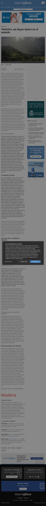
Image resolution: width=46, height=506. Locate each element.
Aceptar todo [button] (35, 261)
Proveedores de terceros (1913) (16, 251)
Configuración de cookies (10, 258)
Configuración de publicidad (10, 257)
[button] (8, 261)
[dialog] (23, 253)
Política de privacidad (19, 258)
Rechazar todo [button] (23, 261)
